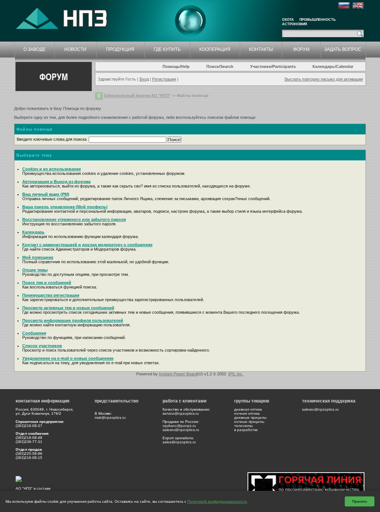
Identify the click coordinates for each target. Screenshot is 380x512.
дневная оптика (248, 409)
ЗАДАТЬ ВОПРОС (342, 49)
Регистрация (164, 79)
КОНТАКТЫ (261, 49)
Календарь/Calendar (332, 66)
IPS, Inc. (235, 374)
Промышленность (317, 20)
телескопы (243, 426)
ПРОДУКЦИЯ (120, 49)
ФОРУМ (301, 49)
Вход (144, 79)
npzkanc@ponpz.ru (179, 426)
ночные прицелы (249, 422)
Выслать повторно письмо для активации (324, 79)
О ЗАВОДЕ (34, 49)
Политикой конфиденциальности (217, 501)
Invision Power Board (178, 374)
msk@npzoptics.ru (110, 417)
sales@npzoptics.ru (179, 442)
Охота (288, 20)
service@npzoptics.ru (181, 413)
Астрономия (294, 24)
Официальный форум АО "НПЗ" (137, 95)
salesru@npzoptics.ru (181, 430)
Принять (359, 501)
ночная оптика (247, 413)
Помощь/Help (176, 66)
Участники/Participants (273, 66)
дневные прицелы (250, 417)
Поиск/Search (219, 66)
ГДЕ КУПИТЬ (167, 49)
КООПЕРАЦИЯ (214, 49)
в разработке (246, 430)
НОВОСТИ (75, 49)
